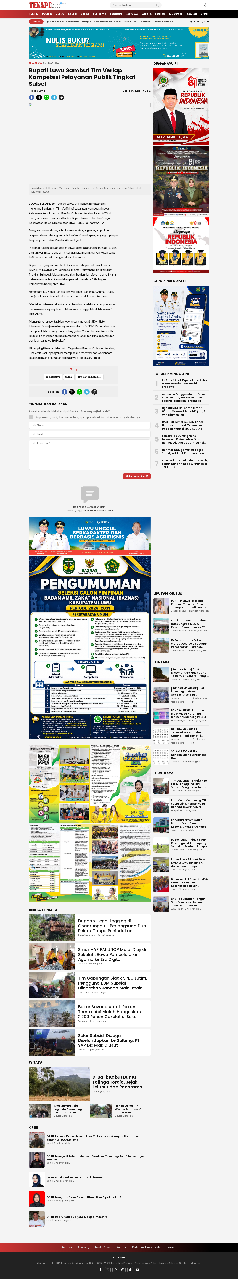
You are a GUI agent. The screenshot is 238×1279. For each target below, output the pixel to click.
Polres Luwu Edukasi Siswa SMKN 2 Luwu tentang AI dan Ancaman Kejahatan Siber (189, 864)
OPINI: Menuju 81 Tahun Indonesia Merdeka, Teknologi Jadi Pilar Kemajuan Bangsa (96, 1157)
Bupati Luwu (53, 376)
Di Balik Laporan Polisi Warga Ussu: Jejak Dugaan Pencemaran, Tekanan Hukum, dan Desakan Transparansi (189, 646)
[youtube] (137, 1269)
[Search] (157, 5)
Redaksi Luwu (37, 90)
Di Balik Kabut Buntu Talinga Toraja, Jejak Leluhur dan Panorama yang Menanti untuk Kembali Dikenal (117, 1087)
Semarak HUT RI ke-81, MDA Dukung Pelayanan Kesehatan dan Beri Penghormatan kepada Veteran (189, 885)
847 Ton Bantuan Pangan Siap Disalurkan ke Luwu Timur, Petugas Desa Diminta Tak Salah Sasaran (189, 904)
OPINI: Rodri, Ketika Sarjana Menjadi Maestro (76, 1217)
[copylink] (61, 97)
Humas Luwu (53, 63)
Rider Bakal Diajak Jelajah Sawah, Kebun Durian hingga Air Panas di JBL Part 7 (185, 464)
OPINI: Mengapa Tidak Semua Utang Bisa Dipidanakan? (84, 1197)
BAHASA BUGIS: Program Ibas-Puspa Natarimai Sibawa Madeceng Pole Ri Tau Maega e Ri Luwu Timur (189, 715)
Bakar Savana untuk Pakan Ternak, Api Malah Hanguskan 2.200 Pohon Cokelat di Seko (109, 1011)
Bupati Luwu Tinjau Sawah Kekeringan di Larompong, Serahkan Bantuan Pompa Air (189, 844)
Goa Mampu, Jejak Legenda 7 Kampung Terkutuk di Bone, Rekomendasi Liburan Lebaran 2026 (68, 1112)
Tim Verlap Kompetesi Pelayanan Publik (91, 376)
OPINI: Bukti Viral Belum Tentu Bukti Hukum (75, 1177)
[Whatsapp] (115, 1269)
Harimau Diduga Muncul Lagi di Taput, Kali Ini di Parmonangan (183, 451)
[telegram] (54, 97)
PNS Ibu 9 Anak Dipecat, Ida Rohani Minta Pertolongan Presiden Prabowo (185, 383)
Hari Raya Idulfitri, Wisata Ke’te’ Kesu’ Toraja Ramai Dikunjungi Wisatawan (130, 1111)
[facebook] (31, 97)
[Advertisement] (136, 254)
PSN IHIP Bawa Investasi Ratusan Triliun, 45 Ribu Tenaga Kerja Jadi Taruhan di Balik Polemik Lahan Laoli (189, 606)
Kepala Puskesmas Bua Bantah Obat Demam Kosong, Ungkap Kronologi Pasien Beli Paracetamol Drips (189, 826)
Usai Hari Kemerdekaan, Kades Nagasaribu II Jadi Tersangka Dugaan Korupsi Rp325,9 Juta (183, 425)
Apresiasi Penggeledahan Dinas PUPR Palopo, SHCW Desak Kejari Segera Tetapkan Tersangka (184, 397)
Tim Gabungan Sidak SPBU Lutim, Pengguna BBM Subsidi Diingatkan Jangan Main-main (112, 983)
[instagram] (123, 1269)
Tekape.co (35, 63)
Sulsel (69, 376)
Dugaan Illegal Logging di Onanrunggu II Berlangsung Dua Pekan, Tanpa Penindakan (112, 926)
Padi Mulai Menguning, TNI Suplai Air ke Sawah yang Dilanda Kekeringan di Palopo (189, 805)
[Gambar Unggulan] (90, 143)
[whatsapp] (46, 97)
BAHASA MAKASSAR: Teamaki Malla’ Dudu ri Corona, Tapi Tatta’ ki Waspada (186, 734)
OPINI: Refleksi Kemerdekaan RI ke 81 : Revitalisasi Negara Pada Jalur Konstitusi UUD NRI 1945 (92, 1138)
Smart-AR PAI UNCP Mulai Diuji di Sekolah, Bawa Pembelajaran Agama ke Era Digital (112, 954)
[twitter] (39, 97)
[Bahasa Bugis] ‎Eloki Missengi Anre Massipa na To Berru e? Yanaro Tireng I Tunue (189, 674)
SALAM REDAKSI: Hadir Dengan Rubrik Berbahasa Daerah (189, 755)
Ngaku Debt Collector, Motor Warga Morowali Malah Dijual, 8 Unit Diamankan (183, 411)
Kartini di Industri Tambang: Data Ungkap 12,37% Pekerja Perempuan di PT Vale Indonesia (190, 625)
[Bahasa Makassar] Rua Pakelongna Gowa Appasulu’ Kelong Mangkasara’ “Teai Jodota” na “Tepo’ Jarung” (190, 694)
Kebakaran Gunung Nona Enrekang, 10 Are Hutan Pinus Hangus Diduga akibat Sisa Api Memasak (183, 441)
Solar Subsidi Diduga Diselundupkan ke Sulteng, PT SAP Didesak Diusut (109, 1040)
